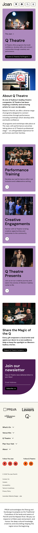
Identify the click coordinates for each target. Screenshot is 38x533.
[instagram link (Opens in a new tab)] (10, 464)
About (5, 449)
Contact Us (6, 479)
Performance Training (16, 172)
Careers (5, 482)
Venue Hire (7, 433)
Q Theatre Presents (14, 273)
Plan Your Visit (8, 444)
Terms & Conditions (8, 488)
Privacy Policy (7, 491)
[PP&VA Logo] (9, 409)
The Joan (8, 34)
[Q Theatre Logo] (28, 416)
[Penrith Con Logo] (10, 416)
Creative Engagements (17, 221)
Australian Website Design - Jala (12, 496)
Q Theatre (7, 438)
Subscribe (9, 388)
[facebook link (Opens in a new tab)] (5, 464)
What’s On (7, 427)
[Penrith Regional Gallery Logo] (28, 409)
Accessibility (6, 485)
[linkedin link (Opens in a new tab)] (16, 464)
